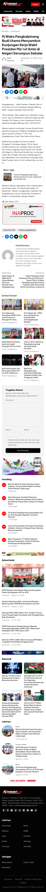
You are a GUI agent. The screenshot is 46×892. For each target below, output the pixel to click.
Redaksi (23, 883)
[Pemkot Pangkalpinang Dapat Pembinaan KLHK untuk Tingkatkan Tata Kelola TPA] (7, 180)
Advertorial (8, 11)
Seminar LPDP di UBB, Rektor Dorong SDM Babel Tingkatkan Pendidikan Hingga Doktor (22, 641)
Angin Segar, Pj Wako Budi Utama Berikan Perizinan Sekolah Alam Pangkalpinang (8, 281)
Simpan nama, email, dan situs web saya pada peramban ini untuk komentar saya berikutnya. (24, 442)
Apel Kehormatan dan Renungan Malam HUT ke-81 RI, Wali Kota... (11, 370)
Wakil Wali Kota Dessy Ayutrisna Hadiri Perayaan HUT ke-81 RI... (12, 344)
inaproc (35, 4)
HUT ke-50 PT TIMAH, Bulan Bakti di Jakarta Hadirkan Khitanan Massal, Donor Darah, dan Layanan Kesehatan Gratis (34, 708)
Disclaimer (8, 879)
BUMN (36, 11)
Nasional (5, 831)
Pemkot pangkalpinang (27, 230)
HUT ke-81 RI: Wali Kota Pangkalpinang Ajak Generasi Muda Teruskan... (33, 345)
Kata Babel (6, 867)
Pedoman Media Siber (33, 879)
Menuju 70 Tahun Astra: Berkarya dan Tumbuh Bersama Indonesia (11, 678)
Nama (9, 430)
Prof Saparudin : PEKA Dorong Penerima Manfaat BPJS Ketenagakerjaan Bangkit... (33, 317)
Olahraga (27, 841)
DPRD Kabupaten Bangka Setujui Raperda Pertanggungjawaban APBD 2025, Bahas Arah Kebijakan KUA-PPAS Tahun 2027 (21, 628)
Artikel (4, 841)
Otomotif (26, 836)
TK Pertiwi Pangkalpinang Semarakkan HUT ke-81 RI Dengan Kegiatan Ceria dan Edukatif (25, 515)
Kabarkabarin (7, 862)
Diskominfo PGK (9, 230)
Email (26, 430)
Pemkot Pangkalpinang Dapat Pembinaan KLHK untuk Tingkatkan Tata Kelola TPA (28, 177)
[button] (25, 92)
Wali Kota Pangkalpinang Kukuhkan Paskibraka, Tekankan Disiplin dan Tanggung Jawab (33, 372)
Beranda (19, 11)
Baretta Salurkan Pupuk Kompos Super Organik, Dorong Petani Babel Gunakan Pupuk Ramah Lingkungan (24, 486)
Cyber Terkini (28, 862)
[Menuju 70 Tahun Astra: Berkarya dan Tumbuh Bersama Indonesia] (12, 673)
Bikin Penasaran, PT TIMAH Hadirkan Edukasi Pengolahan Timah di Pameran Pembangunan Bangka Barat (24, 541)
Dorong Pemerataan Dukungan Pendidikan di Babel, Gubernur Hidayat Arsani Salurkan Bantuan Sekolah (25, 528)
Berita (28, 11)
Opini (4, 836)
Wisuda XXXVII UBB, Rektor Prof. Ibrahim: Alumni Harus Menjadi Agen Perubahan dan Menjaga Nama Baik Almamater (23, 615)
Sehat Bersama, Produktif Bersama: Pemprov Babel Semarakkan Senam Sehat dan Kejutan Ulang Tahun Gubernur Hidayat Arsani (26, 500)
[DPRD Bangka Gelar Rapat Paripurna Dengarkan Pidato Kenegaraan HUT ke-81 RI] (23, 586)
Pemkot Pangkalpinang (9, 322)
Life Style (5, 846)
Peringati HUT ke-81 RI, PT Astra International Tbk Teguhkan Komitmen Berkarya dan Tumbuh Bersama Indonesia (34, 681)
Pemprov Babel (21, 745)
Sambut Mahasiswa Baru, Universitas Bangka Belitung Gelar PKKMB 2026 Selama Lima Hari (20, 602)
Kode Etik (18, 879)
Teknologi (27, 846)
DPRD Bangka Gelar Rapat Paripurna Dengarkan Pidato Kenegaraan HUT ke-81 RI (21, 591)
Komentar (10, 400)
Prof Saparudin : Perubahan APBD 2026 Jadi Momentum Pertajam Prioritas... (11, 316)
